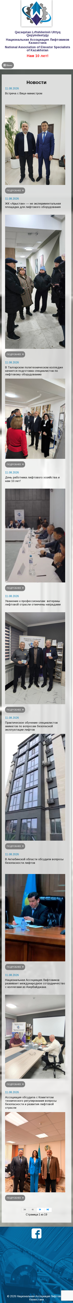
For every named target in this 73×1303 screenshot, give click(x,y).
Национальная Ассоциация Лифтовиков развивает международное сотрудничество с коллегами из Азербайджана (35, 983)
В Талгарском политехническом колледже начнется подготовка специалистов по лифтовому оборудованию (34, 371)
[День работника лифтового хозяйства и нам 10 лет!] (35, 535)
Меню (9, 65)
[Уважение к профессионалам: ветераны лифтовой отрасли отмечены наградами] (35, 658)
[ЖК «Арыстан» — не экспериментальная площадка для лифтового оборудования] (35, 281)
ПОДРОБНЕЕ (14, 190)
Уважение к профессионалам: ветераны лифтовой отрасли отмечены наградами (33, 602)
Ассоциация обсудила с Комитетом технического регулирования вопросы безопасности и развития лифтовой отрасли (31, 1102)
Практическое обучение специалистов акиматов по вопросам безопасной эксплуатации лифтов (31, 726)
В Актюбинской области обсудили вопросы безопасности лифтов (34, 861)
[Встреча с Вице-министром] (35, 144)
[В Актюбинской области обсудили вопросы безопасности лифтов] (35, 917)
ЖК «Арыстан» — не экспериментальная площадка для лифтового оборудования (33, 205)
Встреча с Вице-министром (23, 93)
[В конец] (48, 1209)
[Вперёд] (40, 1209)
